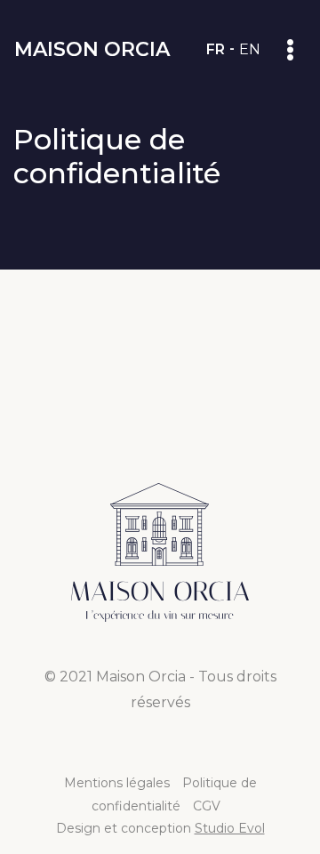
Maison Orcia (92, 49)
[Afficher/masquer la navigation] (290, 49)
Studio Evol (230, 828)
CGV (206, 806)
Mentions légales (117, 783)
